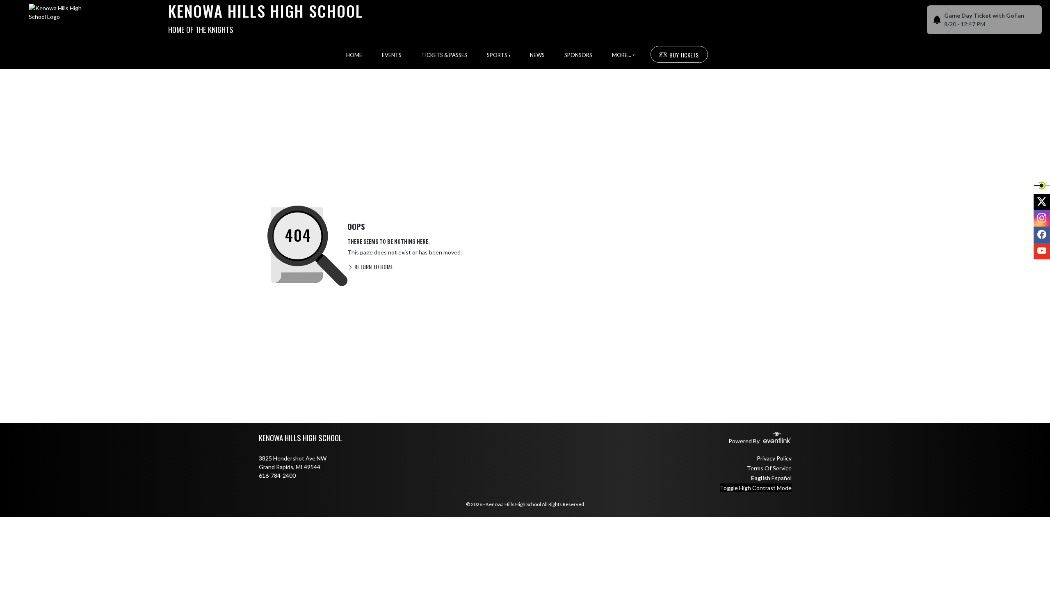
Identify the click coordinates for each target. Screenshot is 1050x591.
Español (782, 477)
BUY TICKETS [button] (683, 54)
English (760, 477)
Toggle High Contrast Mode (756, 487)
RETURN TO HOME (373, 266)
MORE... (621, 55)
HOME (354, 55)
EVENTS (392, 55)
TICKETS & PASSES (444, 55)
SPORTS (497, 55)
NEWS (537, 55)
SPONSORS (578, 55)
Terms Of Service (769, 468)
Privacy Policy (774, 458)
